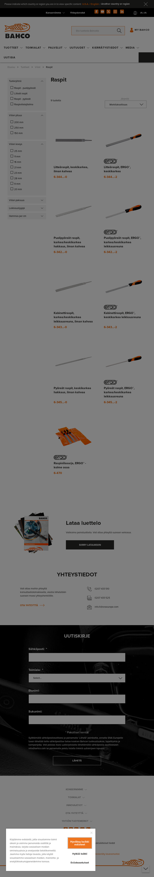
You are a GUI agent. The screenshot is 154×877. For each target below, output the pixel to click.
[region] (50, 849)
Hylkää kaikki (79, 854)
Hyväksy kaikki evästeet (79, 843)
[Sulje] (91, 833)
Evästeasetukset (80, 862)
